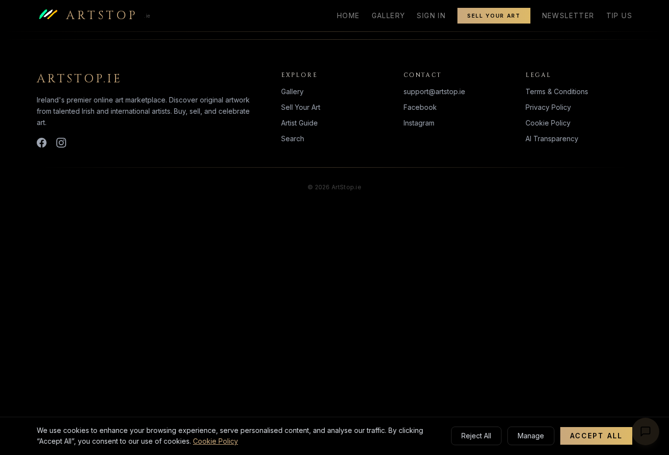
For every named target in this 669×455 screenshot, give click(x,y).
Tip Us (619, 15)
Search (292, 138)
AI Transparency (552, 138)
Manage (531, 435)
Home (348, 15)
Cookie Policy (548, 123)
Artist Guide (299, 123)
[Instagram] (61, 143)
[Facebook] (42, 143)
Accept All (596, 435)
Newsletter (568, 15)
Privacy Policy (548, 107)
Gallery (389, 15)
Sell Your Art (493, 15)
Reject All (476, 435)
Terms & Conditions (557, 91)
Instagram (419, 123)
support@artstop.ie (434, 91)
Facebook (420, 107)
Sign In (431, 15)
